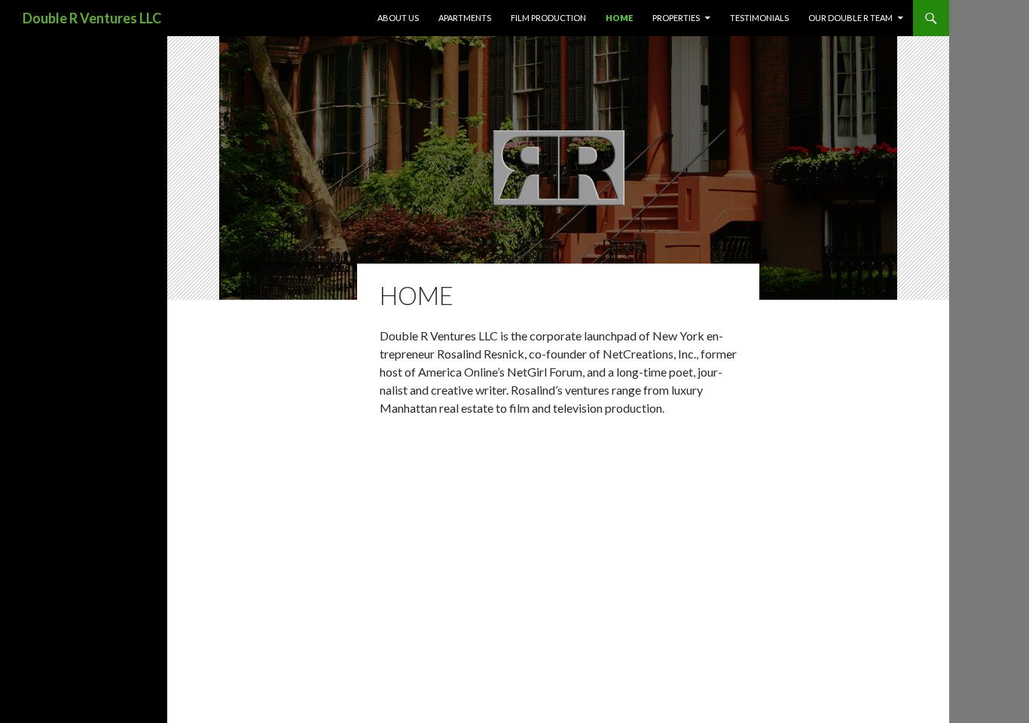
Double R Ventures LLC (92, 18)
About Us (398, 18)
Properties (676, 18)
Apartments (464, 18)
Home (619, 18)
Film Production (548, 18)
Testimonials (759, 18)
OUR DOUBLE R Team (850, 18)
